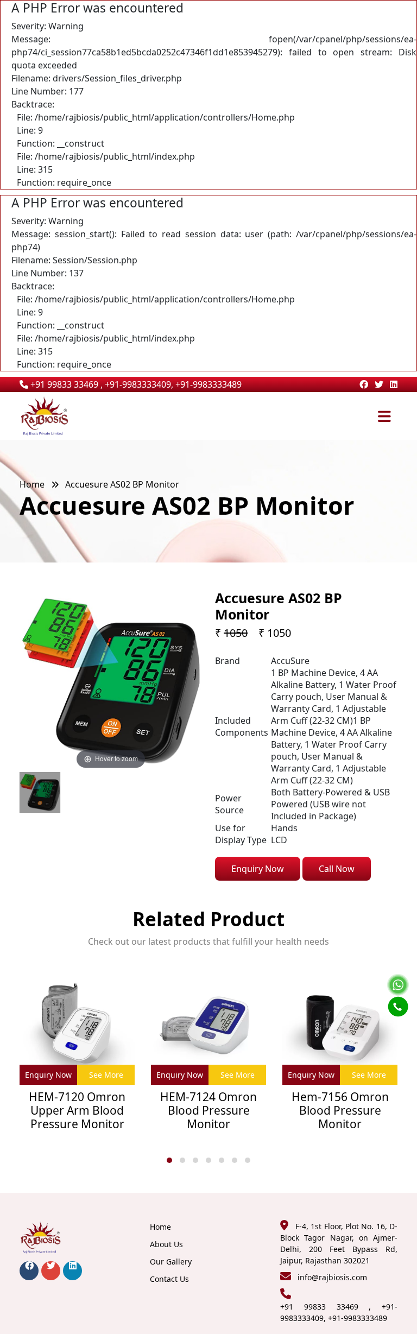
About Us (166, 1244)
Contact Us (169, 1279)
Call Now (337, 869)
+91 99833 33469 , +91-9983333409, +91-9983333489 (135, 384)
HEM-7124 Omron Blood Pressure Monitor (208, 1110)
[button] (169, 1160)
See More (106, 1075)
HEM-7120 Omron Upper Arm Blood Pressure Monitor (77, 1110)
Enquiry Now (257, 869)
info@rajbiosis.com (332, 1277)
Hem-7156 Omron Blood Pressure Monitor (340, 1110)
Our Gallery (171, 1261)
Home (32, 484)
